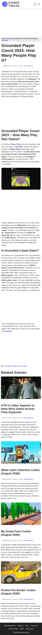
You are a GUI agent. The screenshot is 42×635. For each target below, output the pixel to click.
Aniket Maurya (28, 66)
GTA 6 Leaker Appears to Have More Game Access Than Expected (17, 409)
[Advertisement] (21, 22)
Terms (22, 629)
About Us (20, 625)
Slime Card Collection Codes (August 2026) (20, 471)
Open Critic (29, 629)
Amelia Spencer (28, 418)
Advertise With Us (10, 625)
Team (27, 625)
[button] (35, 4)
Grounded (9, 38)
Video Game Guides (19, 366)
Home (3, 38)
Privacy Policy (13, 629)
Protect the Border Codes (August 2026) (18, 592)
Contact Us (34, 625)
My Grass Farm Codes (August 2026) (16, 533)
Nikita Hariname (28, 479)
